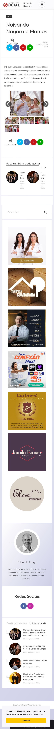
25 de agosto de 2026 (31, 683)
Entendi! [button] (26, 720)
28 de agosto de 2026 (43, 184)
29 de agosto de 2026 (22, 184)
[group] (27, 246)
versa (45, 42)
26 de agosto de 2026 (31, 667)
